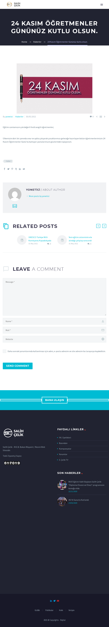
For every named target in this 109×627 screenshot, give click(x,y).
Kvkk (61, 610)
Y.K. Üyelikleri (65, 437)
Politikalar (49, 610)
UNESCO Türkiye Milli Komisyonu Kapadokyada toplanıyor (39, 240)
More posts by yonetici (39, 196)
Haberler (19, 116)
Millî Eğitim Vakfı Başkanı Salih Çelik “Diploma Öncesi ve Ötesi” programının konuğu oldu (86, 485)
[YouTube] (58, 601)
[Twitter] (8, 169)
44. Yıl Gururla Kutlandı (78, 500)
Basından (63, 443)
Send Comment (17, 365)
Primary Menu (101, 5)
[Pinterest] (12, 169)
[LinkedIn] (20, 169)
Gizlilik (37, 610)
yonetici (9, 116)
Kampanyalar (65, 448)
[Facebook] (4, 169)
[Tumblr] (16, 169)
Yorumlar (63, 454)
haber (8, 161)
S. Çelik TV (63, 459)
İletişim (71, 610)
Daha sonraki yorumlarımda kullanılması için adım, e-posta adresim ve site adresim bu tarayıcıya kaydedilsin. (57, 351)
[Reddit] (24, 169)
